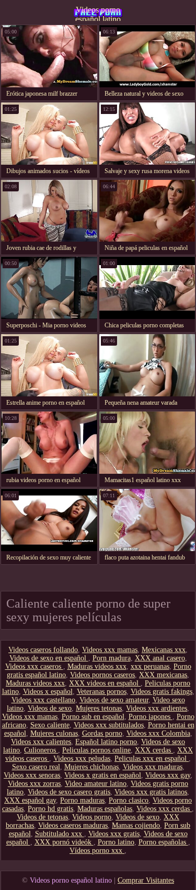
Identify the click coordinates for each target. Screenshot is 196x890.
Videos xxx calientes (41, 742)
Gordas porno (102, 733)
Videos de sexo (50, 708)
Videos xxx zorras (34, 784)
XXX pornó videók (64, 842)
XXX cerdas (154, 750)
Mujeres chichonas (91, 767)
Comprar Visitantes (146, 880)
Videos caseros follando (43, 650)
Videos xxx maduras (152, 767)
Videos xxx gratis (114, 834)
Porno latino (116, 842)
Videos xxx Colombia (158, 733)
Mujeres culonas (54, 733)
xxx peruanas (150, 666)
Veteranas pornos (101, 691)
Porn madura (112, 658)
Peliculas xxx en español (151, 758)
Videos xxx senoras (32, 775)
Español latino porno (106, 742)
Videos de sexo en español (48, 658)
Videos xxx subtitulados (109, 725)
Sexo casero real (36, 767)
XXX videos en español (105, 683)
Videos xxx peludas (81, 758)
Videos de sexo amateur (113, 700)
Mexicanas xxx (164, 650)
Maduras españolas (104, 809)
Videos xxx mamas (109, 650)
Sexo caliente (50, 725)
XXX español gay (30, 800)
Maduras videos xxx (96, 666)
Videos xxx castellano (43, 700)
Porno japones (150, 717)
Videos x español (48, 691)
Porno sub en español (93, 717)
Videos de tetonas (42, 817)
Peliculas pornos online (96, 750)
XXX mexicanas (163, 675)
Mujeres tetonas (99, 708)
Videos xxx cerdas (164, 809)
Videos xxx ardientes (156, 708)
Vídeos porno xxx (97, 850)
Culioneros (41, 750)
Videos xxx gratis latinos (150, 792)
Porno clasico (128, 800)
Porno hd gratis (50, 809)
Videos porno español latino (98, 13)
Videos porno (91, 817)
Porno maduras (82, 800)
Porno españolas (163, 842)
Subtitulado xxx (59, 834)
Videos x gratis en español (102, 775)
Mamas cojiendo (136, 825)
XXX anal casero (160, 658)
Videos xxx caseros (34, 666)
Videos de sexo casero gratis (69, 792)
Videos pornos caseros (102, 675)
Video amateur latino (95, 784)
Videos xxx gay (167, 775)
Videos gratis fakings (161, 691)
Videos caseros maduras (73, 825)
